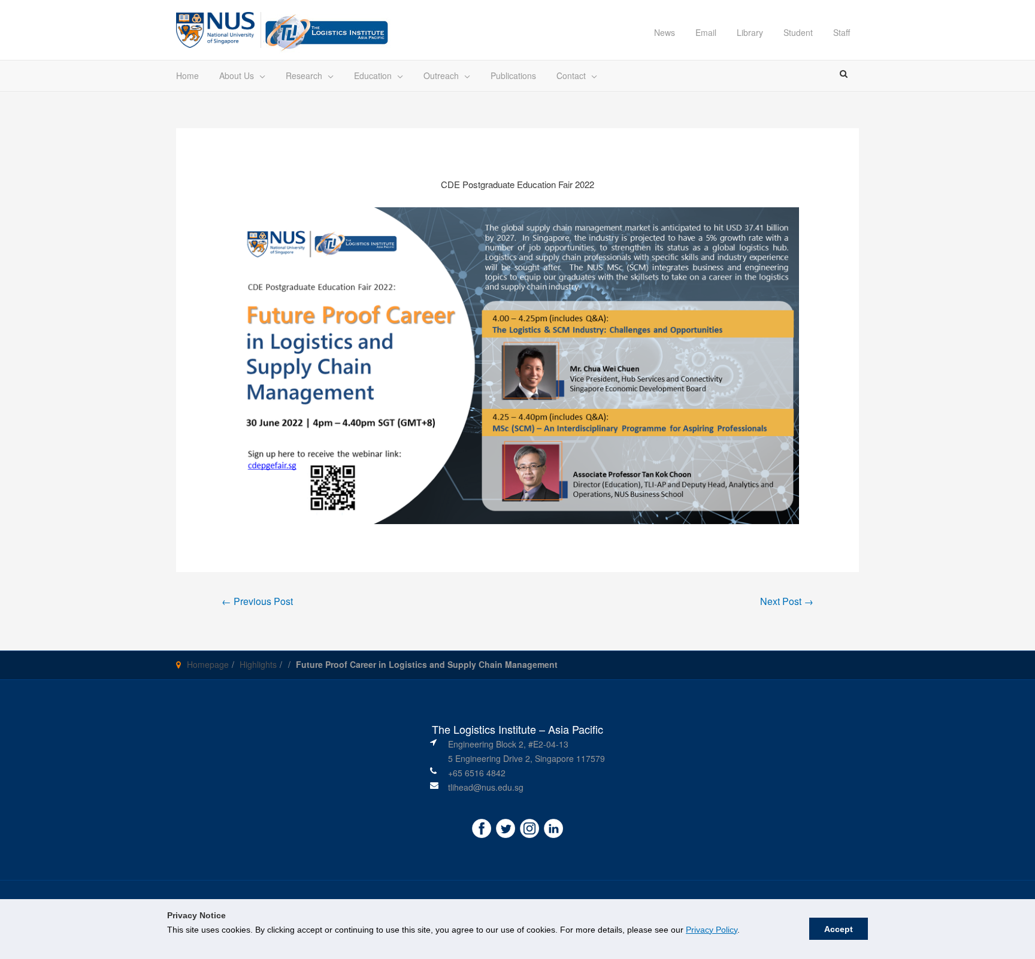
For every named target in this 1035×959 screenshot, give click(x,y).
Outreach (441, 75)
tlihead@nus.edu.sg (485, 787)
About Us (236, 75)
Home (187, 75)
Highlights (258, 664)
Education (373, 75)
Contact (571, 75)
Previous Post (257, 601)
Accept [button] (838, 929)
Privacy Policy (711, 929)
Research (304, 75)
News (664, 32)
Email (705, 32)
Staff (841, 32)
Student (798, 32)
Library (750, 32)
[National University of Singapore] (215, 28)
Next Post (786, 601)
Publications (513, 75)
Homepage (208, 664)
